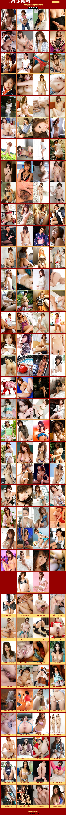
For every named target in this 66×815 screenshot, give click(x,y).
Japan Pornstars (33, 7)
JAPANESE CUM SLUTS (19, 1)
